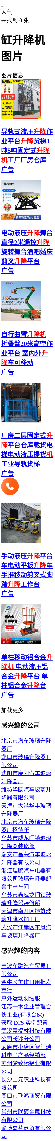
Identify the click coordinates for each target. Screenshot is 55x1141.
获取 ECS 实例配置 (24, 1023)
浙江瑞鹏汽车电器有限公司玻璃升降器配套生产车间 (26, 879)
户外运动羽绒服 (20, 998)
